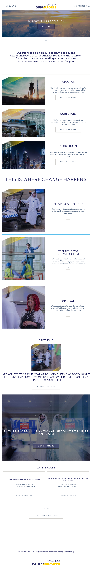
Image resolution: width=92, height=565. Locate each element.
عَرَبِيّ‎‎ (14, 6)
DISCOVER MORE (68, 97)
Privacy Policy (69, 552)
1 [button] (44, 508)
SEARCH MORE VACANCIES (46, 516)
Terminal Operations (46, 387)
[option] (24, 487)
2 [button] (48, 508)
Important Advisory (56, 552)
